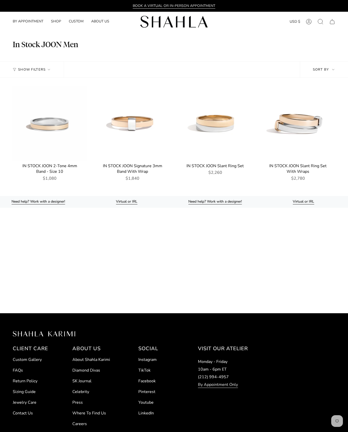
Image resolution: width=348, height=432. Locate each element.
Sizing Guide (24, 392)
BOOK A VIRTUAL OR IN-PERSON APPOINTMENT (174, 5)
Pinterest (146, 392)
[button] (56, 22)
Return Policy (25, 381)
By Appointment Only (218, 384)
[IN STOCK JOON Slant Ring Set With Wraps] (298, 123)
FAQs (18, 370)
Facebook (147, 381)
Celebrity (80, 392)
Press (77, 402)
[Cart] (332, 21)
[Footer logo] (44, 333)
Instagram (147, 359)
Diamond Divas (86, 370)
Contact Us (23, 413)
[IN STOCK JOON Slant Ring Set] (215, 123)
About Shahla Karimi (91, 359)
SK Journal (81, 381)
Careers (79, 424)
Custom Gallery (27, 359)
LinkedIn (146, 413)
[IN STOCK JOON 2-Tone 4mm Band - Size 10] (49, 123)
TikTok (144, 370)
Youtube (146, 402)
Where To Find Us (89, 413)
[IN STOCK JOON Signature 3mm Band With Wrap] (132, 123)
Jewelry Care (24, 402)
